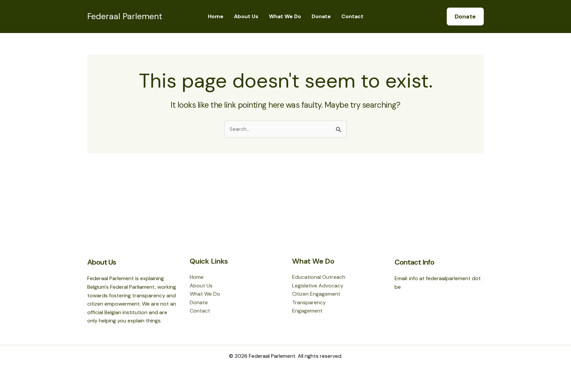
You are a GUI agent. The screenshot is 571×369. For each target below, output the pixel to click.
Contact (352, 16)
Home (215, 16)
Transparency (309, 302)
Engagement (307, 310)
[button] (465, 16)
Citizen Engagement (316, 293)
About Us (246, 16)
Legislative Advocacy (317, 285)
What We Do (285, 16)
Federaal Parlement (124, 16)
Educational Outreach (318, 277)
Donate (321, 16)
